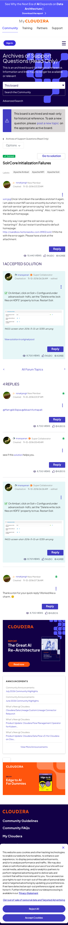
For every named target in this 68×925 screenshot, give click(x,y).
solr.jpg (7, 199)
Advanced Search (13, 100)
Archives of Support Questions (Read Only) (27, 138)
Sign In (9, 43)
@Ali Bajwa (15, 409)
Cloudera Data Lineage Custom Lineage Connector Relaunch (31, 712)
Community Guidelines (20, 821)
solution (18, 454)
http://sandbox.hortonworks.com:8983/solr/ (27, 232)
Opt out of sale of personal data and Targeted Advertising (34, 900)
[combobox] (34, 92)
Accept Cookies (34, 917)
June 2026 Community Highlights (22, 700)
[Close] (63, 847)
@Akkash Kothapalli (32, 409)
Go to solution (51, 156)
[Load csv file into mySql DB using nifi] (3, 369)
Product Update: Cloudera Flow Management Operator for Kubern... (33, 725)
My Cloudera (12, 836)
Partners (42, 28)
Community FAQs (16, 828)
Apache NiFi (38, 172)
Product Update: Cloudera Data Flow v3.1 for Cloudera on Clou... (32, 738)
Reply (57, 249)
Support (57, 28)
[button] (62, 193)
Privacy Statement (28, 893)
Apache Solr (53, 172)
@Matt (6, 409)
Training (27, 28)
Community (10, 28)
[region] (34, 883)
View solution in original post (20, 339)
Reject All (34, 908)
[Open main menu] (64, 43)
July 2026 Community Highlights (22, 691)
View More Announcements (34, 747)
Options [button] (11, 145)
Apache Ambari (21, 172)
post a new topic (48, 123)
